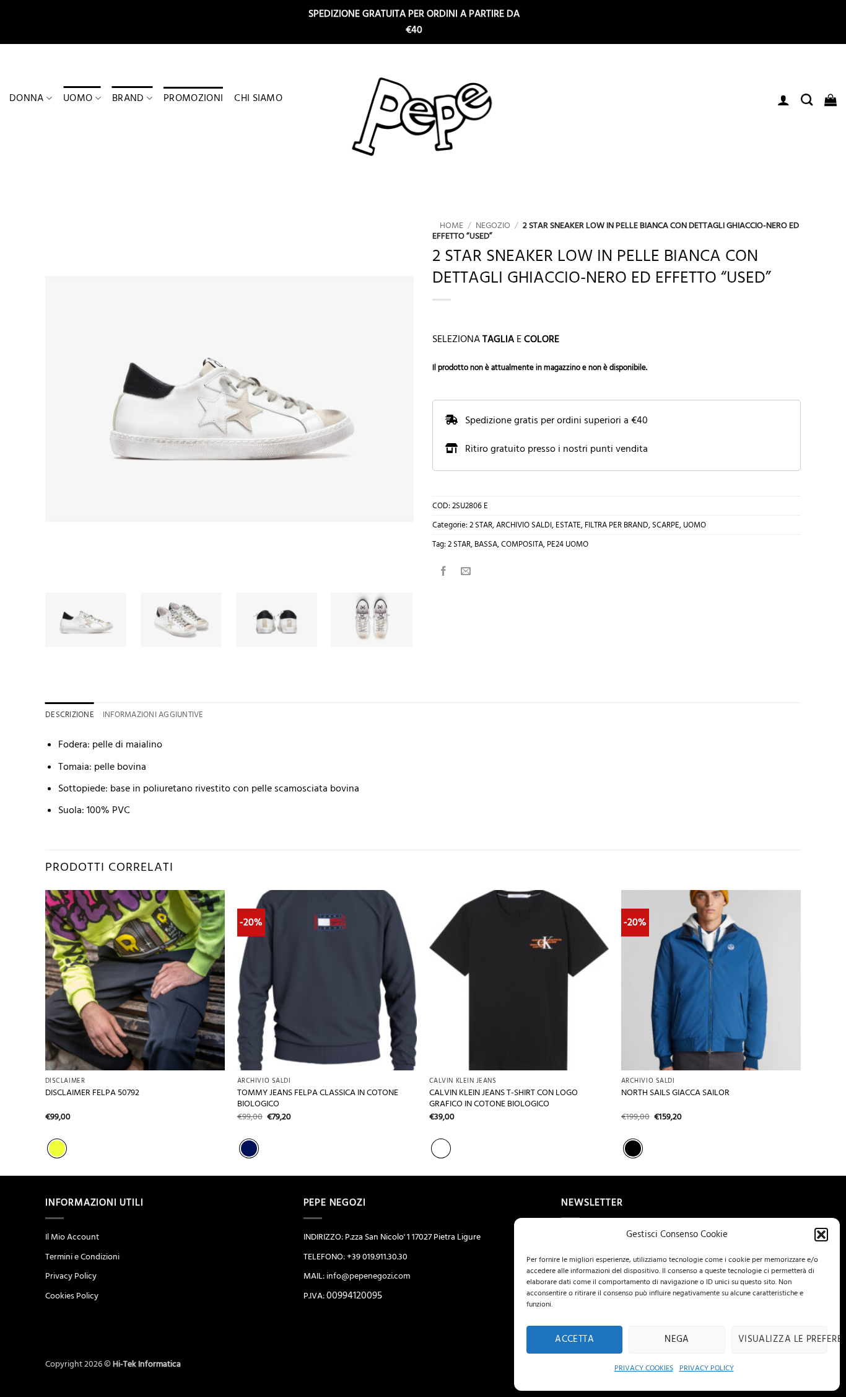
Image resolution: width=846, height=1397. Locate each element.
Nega (677, 1339)
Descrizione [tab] (69, 714)
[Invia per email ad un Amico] (466, 572)
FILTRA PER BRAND (616, 525)
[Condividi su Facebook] (444, 572)
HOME (447, 225)
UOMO (77, 98)
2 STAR (480, 525)
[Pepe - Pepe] (423, 117)
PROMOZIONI (193, 98)
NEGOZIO (493, 225)
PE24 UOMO (567, 544)
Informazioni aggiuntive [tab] (153, 714)
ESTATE (568, 525)
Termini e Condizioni (82, 1257)
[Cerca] (807, 99)
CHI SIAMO (258, 98)
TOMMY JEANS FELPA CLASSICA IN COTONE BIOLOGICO (317, 1098)
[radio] (57, 1148)
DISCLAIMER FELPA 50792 (92, 1093)
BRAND (128, 98)
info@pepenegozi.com (368, 1276)
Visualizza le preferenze (782, 1339)
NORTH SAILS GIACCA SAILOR (675, 1093)
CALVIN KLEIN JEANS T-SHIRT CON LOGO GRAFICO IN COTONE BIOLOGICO (503, 1098)
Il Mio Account (72, 1237)
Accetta (574, 1339)
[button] (821, 1234)
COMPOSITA (522, 544)
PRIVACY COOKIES (643, 1368)
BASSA (485, 544)
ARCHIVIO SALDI (524, 525)
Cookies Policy (71, 1296)
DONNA (26, 98)
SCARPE (665, 525)
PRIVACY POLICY (706, 1368)
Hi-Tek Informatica (147, 1364)
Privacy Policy (71, 1276)
